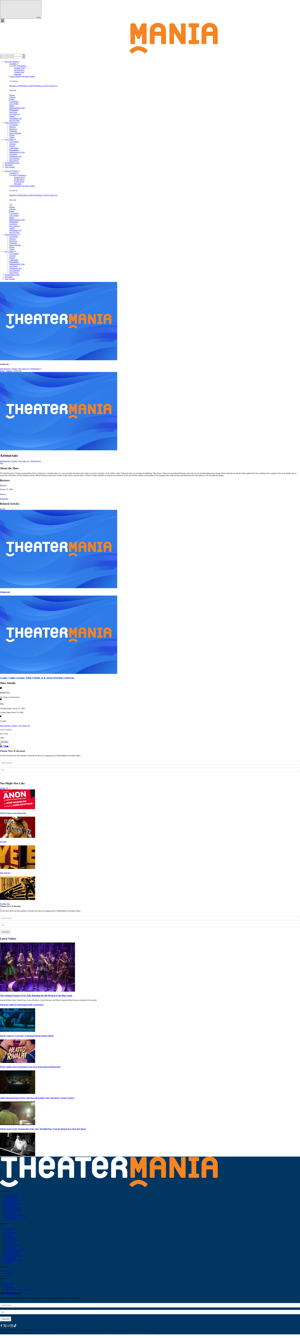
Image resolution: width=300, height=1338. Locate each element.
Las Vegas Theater (11, 1204)
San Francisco (14, 114)
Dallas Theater (10, 1243)
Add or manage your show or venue (18, 1289)
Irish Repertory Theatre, (9, 369)
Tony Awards (10, 167)
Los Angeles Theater (12, 1200)
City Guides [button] (9, 140)
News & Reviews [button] (11, 123)
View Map (4, 742)
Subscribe (6, 777)
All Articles (13, 125)
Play (1, 463)
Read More (4, 499)
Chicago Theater (11, 1198)
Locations (13, 64)
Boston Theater (10, 1202)
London (8, 1274)
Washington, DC (15, 118)
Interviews (13, 129)
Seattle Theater (10, 1213)
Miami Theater (10, 1206)
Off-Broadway (23, 86)
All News (8, 1262)
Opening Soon (19, 68)
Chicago (12, 97)
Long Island (13, 102)
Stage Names (9, 1283)
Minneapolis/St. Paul (17, 108)
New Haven (13, 161)
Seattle (11, 116)
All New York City (50, 86)
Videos (12, 137)
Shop (7, 1285)
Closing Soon (19, 72)
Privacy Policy (42, 1333)
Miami (11, 106)
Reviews (12, 127)
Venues (12, 76)
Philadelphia (14, 110)
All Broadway (19, 70)
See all (2, 509)
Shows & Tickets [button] (11, 62)
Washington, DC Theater (14, 1215)
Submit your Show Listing (25, 76)
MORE (3, 788)
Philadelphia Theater (12, 1208)
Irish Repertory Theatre (9, 726)
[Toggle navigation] (2, 21)
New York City (23, 369)
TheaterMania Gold (12, 163)
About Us (8, 1291)
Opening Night (10, 1232)
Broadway (22, 66)
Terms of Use (52, 1333)
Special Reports (15, 133)
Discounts (17, 74)
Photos (11, 135)
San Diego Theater (12, 1254)
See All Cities (14, 121)
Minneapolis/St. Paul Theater (15, 1217)
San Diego (13, 112)
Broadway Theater (12, 1196)
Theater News (10, 1228)
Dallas (11, 99)
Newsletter (9, 165)
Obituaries (13, 131)
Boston (12, 95)
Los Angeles (14, 104)
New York (8, 1271)
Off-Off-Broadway (36, 86)
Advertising (9, 1287)
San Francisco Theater (13, 1210)
